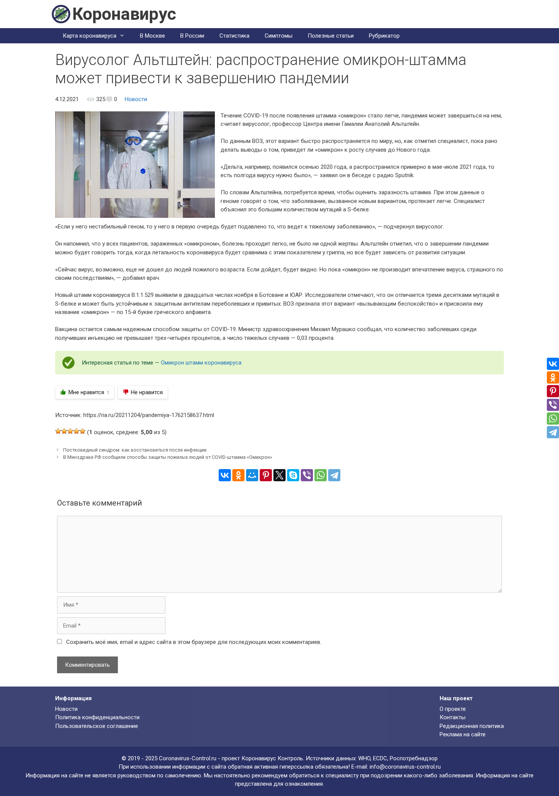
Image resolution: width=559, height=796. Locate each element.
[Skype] (293, 475)
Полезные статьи (331, 35)
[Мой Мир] (252, 475)
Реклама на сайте (463, 734)
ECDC (380, 758)
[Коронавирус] (60, 13)
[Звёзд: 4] (76, 431)
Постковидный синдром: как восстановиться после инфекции (134, 450)
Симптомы (278, 35)
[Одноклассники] (238, 475)
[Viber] (307, 475)
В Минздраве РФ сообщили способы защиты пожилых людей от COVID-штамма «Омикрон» (167, 457)
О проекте (453, 709)
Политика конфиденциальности (97, 717)
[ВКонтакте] (225, 475)
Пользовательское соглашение (96, 726)
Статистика (234, 35)
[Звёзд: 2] (64, 431)
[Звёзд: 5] (82, 431)
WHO (364, 758)
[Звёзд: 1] (58, 431)
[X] (279, 475)
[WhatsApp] (320, 475)
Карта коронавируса (89, 35)
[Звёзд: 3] (70, 431)
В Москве (152, 35)
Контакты (452, 717)
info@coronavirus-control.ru (405, 766)
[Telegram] (334, 475)
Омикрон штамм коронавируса (201, 362)
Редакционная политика (472, 726)
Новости (136, 99)
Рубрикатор (384, 35)
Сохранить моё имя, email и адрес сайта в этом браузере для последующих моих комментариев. (193, 642)
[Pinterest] (266, 475)
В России (192, 35)
